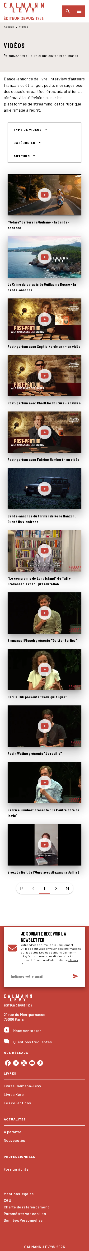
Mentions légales (18, 1193)
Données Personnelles (23, 1220)
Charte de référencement (26, 1207)
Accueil (9, 26)
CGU (7, 1200)
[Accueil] (24, 11)
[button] (30, 129)
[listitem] (8, 1063)
